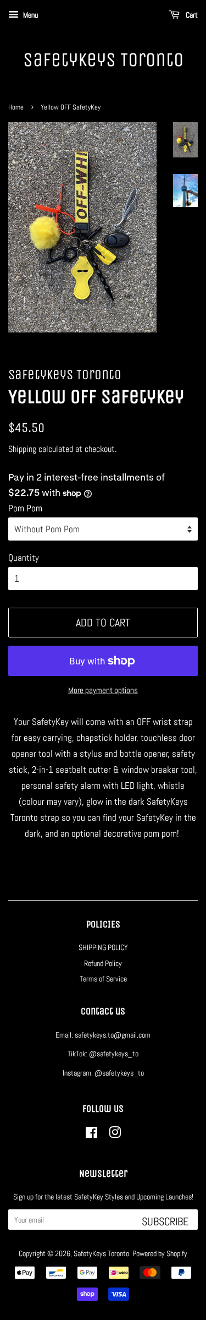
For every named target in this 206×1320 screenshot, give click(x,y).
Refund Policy (103, 963)
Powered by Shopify (159, 1253)
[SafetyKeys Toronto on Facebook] (91, 1134)
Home (16, 107)
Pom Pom (25, 508)
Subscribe (165, 1221)
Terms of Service (103, 979)
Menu (29, 15)
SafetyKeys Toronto (103, 60)
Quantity (23, 558)
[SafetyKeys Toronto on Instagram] (115, 1134)
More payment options (103, 690)
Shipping (22, 449)
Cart (191, 15)
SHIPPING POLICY (103, 947)
